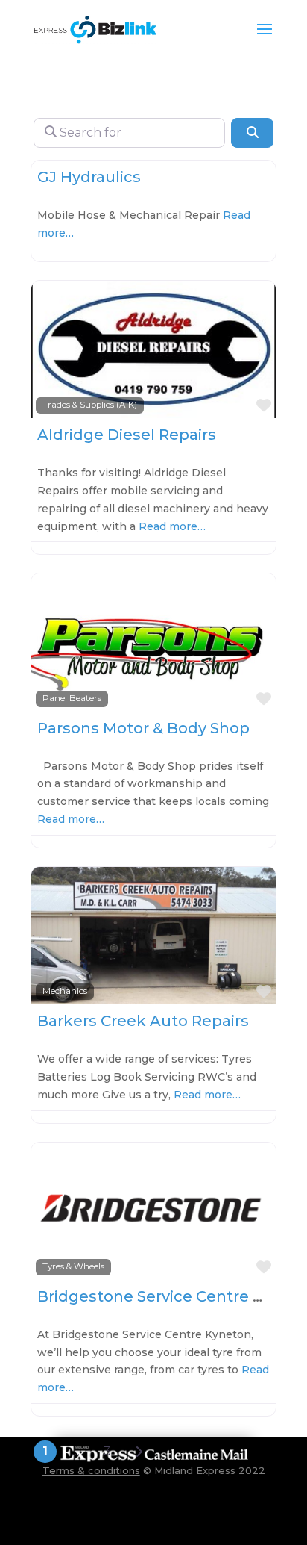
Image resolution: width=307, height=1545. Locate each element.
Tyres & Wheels (73, 1266)
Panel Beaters (71, 698)
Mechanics (64, 991)
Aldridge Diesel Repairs (126, 435)
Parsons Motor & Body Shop (143, 728)
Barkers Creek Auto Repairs (143, 1021)
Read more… (172, 526)
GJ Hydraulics (89, 177)
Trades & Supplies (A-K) (89, 405)
